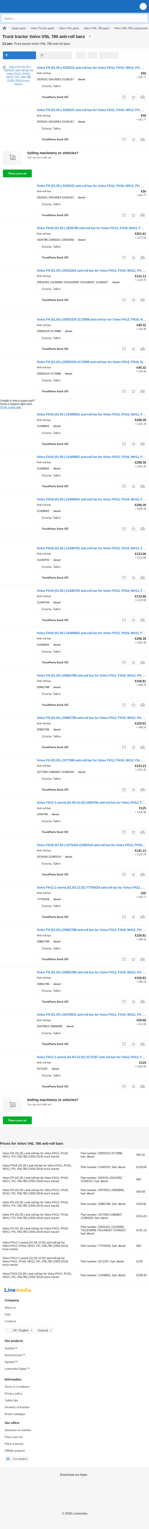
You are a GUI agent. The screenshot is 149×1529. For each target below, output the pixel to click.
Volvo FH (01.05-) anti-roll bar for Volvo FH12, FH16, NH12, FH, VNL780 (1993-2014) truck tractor (35, 1155)
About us (10, 1307)
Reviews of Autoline (17, 1407)
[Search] (143, 18)
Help (7, 1314)
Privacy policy (14, 1393)
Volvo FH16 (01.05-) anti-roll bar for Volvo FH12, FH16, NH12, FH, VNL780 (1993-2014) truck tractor (37, 1167)
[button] (143, 6)
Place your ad (17, 173)
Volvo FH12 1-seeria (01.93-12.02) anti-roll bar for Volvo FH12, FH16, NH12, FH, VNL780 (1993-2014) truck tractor (35, 1246)
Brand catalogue (15, 1414)
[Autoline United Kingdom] (25, 6)
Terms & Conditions (17, 1386)
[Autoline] (4, 28)
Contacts (10, 1321)
